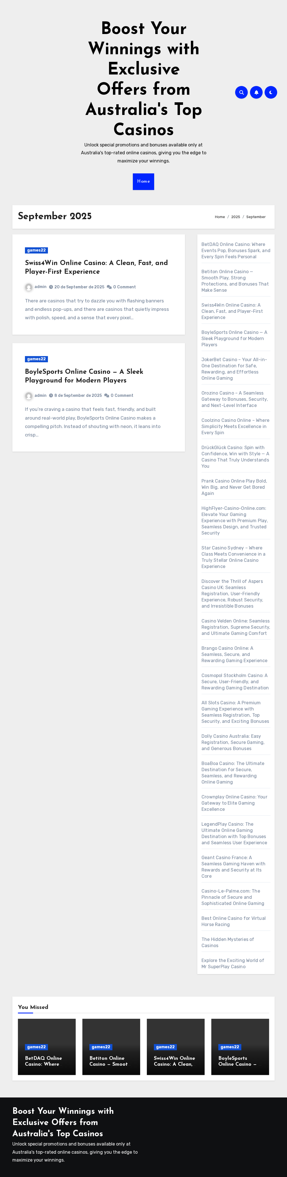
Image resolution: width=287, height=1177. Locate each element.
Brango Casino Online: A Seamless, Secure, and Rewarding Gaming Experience (234, 654)
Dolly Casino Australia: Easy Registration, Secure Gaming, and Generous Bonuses (233, 742)
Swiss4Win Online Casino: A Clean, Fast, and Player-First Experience (232, 311)
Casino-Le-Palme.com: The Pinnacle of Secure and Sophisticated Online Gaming (233, 897)
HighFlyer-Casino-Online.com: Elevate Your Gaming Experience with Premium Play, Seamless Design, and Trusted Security (235, 521)
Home (143, 181)
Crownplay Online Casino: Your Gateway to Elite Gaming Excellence (234, 803)
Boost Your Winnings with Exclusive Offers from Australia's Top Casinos (63, 1122)
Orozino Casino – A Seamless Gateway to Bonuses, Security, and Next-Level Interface (235, 399)
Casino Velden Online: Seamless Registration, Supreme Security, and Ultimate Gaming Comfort (236, 627)
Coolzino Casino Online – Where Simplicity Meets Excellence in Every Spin (235, 426)
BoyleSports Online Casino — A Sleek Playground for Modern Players (234, 338)
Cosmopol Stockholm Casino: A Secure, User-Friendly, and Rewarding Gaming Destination (235, 682)
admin (40, 286)
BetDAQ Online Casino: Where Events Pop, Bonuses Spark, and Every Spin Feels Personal (236, 250)
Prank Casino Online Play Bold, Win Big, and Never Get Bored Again (234, 487)
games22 (36, 250)
